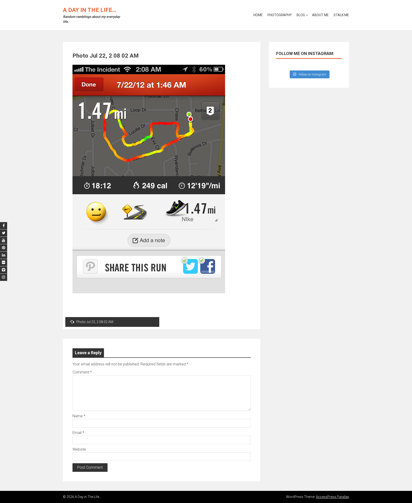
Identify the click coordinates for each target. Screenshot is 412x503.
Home (258, 15)
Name (78, 416)
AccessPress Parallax (332, 497)
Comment (82, 372)
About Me (320, 15)
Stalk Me (341, 15)
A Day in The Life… (89, 10)
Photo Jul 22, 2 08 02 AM (94, 322)
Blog (301, 15)
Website (79, 449)
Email (78, 432)
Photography (280, 15)
